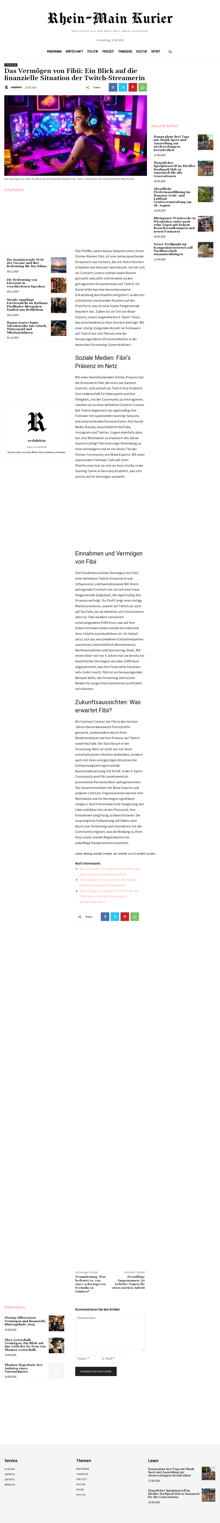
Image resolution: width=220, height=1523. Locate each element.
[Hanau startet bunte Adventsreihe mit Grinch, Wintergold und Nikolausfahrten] (58, 328)
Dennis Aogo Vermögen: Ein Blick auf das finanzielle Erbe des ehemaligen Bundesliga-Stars (109, 896)
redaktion (16, 87)
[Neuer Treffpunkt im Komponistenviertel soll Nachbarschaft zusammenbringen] (205, 249)
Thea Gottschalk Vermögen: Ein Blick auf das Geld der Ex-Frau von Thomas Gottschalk (25, 1345)
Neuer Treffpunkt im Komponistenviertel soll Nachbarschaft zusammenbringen (173, 249)
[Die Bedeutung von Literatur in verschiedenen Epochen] (58, 285)
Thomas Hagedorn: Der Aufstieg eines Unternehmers (24, 1368)
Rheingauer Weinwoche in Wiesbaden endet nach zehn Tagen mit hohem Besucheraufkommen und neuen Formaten (175, 225)
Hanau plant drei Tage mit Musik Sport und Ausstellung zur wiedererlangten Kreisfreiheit (171, 143)
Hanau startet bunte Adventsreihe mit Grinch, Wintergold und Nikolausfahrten (27, 328)
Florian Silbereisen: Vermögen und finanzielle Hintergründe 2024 (25, 1321)
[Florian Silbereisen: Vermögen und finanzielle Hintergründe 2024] (56, 1323)
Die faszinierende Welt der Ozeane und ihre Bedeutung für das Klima (27, 263)
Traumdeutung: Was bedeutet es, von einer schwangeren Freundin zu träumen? (90, 1284)
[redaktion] (7, 87)
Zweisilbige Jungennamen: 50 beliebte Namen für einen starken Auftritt (128, 1282)
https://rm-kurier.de (36, 446)
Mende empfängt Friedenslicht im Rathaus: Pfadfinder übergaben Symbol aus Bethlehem (27, 305)
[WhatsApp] (142, 87)
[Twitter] (123, 87)
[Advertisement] (36, 223)
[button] (170, 51)
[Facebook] (113, 87)
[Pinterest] (132, 87)
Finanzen (11, 65)
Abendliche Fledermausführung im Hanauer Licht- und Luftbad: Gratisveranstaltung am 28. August (173, 197)
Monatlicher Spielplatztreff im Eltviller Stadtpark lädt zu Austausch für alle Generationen (175, 169)
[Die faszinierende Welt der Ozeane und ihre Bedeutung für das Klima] (58, 265)
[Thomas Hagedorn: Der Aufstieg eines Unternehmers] (56, 1370)
